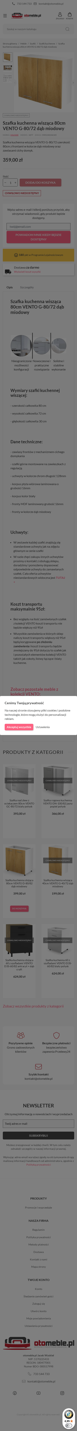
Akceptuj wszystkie (19, 727)
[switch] (68, 1426)
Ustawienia (43, 727)
